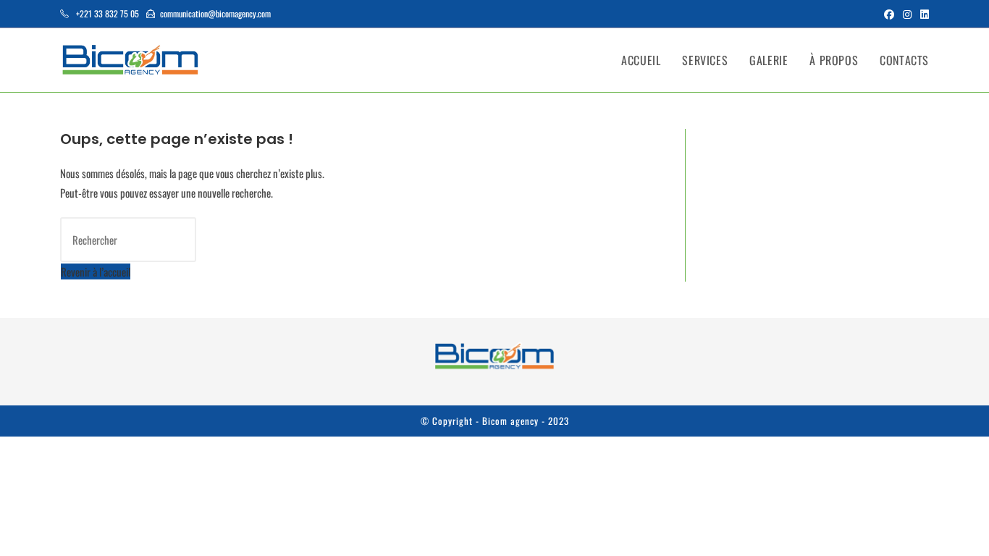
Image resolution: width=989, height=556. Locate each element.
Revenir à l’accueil (95, 271)
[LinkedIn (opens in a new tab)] (922, 14)
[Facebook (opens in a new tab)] (889, 14)
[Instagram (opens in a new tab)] (907, 14)
